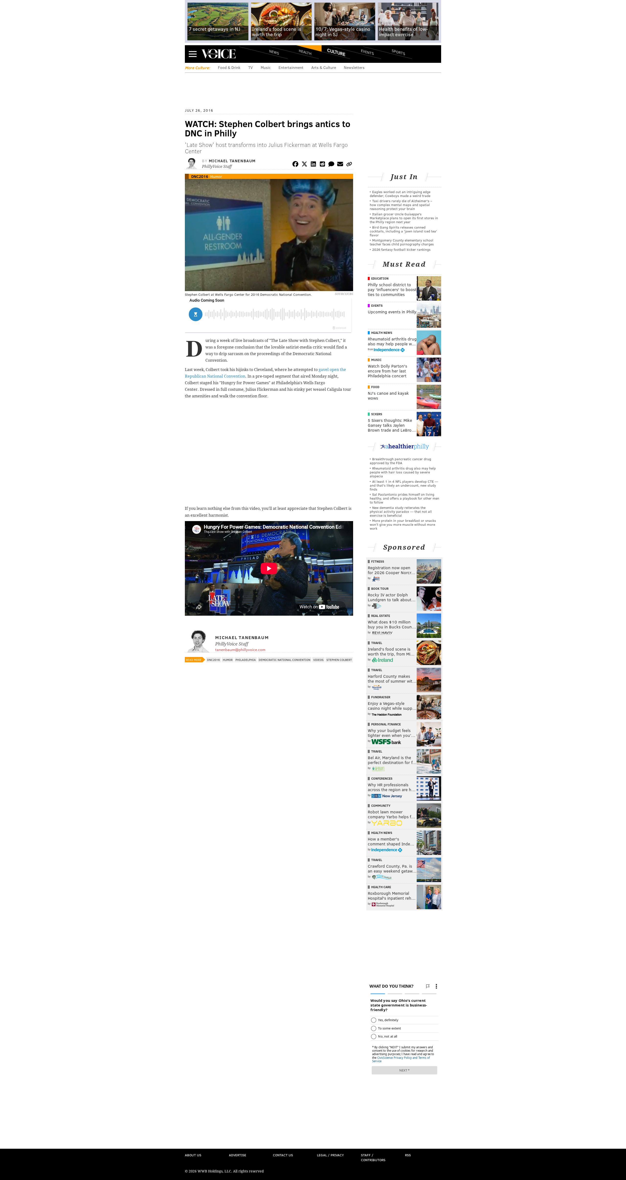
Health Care (381, 887)
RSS (408, 1155)
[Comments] (331, 165)
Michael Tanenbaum (232, 160)
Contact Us (283, 1155)
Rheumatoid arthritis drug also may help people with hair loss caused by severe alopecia (403, 472)
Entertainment (291, 67)
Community (381, 805)
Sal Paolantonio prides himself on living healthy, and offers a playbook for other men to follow (404, 498)
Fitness (377, 561)
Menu (193, 54)
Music (266, 67)
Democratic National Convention (284, 660)
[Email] (340, 165)
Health (305, 52)
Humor (216, 176)
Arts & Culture (323, 67)
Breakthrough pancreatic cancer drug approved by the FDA (400, 461)
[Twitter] (304, 165)
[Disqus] (269, 795)
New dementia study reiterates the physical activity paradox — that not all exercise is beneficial (401, 511)
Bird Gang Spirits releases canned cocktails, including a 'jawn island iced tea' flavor (403, 231)
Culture (336, 52)
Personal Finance (386, 724)
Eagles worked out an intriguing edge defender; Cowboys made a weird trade (400, 193)
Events (367, 52)
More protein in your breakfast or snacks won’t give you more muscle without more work (403, 524)
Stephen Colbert (339, 660)
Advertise (237, 1155)
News (274, 52)
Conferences (381, 778)
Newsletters (354, 67)
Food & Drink (229, 67)
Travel (376, 643)
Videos (318, 660)
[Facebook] (295, 165)
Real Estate (380, 615)
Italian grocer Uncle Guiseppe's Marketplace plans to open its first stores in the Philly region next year (404, 218)
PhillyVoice (218, 54)
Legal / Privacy (330, 1155)
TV (250, 67)
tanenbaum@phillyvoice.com (240, 649)
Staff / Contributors (373, 1157)
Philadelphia (245, 660)
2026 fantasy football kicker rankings (401, 249)
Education (380, 278)
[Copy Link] (349, 165)
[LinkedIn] (313, 165)
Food (375, 387)
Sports (398, 52)
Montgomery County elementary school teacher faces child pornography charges (402, 242)
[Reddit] (322, 165)
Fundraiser (380, 697)
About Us (193, 1155)
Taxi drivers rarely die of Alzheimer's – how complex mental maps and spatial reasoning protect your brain (401, 204)
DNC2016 (199, 176)
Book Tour (380, 588)
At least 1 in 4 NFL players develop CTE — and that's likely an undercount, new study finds (404, 485)
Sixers (376, 414)
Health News (381, 332)
